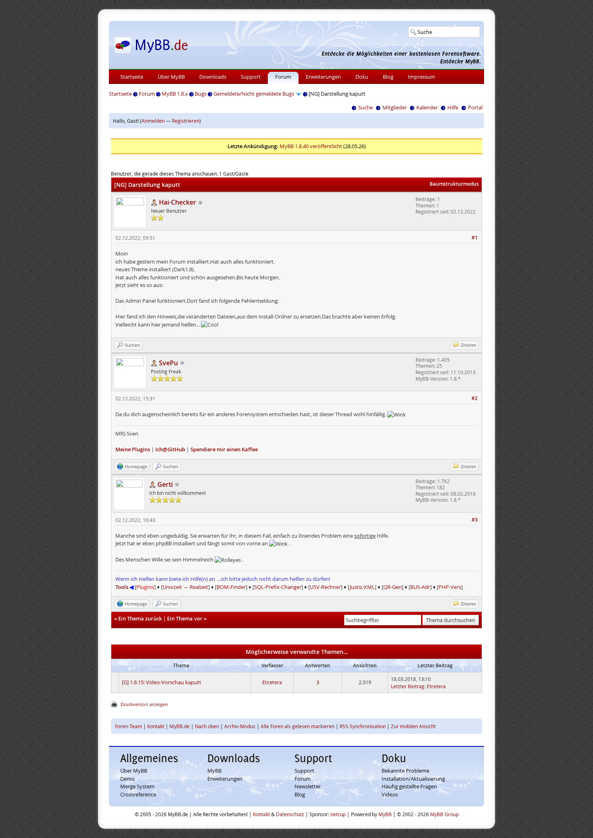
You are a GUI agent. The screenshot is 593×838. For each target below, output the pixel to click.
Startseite (131, 76)
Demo (127, 778)
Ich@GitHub (170, 449)
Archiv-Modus (239, 726)
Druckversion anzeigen (144, 704)
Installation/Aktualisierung (413, 778)
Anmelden (153, 120)
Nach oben (207, 726)
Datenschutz (290, 814)
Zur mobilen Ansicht (413, 726)
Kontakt (155, 726)
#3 (475, 519)
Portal (475, 107)
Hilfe (452, 107)
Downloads (212, 76)
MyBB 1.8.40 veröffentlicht (311, 146)
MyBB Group (444, 814)
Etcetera (272, 682)
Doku (361, 76)
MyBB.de (179, 726)
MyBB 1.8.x (175, 93)
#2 (475, 398)
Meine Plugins (132, 449)
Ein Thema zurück (140, 618)
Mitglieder (394, 107)
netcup (338, 814)
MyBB (214, 770)
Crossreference (138, 794)
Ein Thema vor (185, 618)
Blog (388, 76)
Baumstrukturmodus (454, 183)
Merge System (137, 786)
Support (251, 76)
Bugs (201, 93)
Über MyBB (171, 76)
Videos (390, 794)
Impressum (421, 76)
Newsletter (307, 786)
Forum (283, 76)
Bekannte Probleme (405, 770)
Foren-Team (128, 726)
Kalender (427, 107)
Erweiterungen (323, 76)
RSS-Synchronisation (363, 726)
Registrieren (185, 120)
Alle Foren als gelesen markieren (297, 726)
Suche (365, 107)
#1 (475, 237)
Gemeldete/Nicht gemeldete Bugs (253, 93)
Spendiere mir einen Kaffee (224, 449)
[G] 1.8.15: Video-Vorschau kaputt (161, 682)
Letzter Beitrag (407, 686)
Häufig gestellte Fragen (409, 786)
